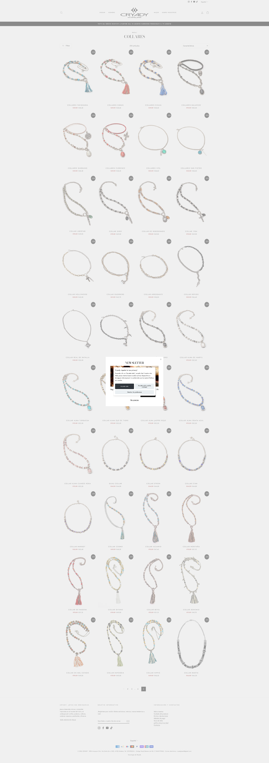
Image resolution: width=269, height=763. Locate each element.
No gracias (134, 400)
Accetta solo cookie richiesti (144, 386)
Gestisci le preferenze (134, 392)
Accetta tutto (125, 386)
